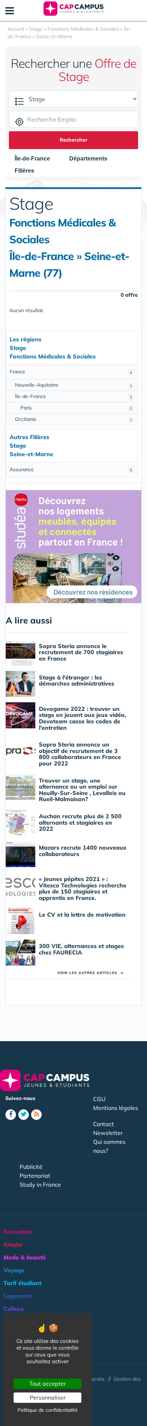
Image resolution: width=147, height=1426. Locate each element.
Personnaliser (48, 1397)
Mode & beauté (25, 1257)
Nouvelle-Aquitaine (73, 385)
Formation (18, 1231)
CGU (99, 1098)
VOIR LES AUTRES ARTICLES (90, 973)
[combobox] (36, 159)
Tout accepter (47, 1383)
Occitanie (73, 419)
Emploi (13, 1244)
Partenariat (35, 1175)
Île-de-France (73, 396)
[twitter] (23, 1114)
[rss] (36, 1114)
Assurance (71, 469)
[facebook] (10, 1114)
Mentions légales (115, 1107)
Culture (14, 1309)
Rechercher (73, 140)
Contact (103, 1123)
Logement (17, 1296)
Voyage (14, 1270)
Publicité (31, 1166)
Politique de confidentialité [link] (47, 1410)
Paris (76, 407)
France (71, 371)
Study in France (40, 1184)
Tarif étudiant (22, 1283)
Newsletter (108, 1132)
